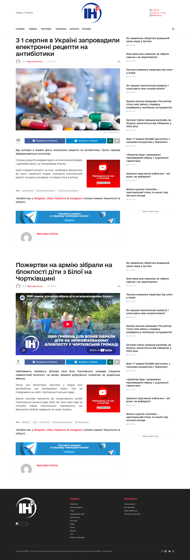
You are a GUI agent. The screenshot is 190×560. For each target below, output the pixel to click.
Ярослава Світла (34, 62)
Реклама (86, 29)
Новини (33, 29)
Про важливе (129, 507)
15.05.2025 (131, 146)
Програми (46, 29)
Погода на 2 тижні (158, 13)
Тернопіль (74, 504)
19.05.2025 (131, 130)
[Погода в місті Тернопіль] (162, 10)
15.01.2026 (131, 61)
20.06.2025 (131, 92)
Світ (71, 534)
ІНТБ (26, 551)
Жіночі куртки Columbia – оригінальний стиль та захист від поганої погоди (147, 192)
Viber (49, 198)
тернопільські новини (68, 191)
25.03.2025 (131, 199)
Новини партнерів (77, 537)
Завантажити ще (150, 211)
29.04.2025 (131, 180)
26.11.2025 (131, 76)
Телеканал (60, 29)
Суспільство (75, 517)
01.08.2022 (52, 62)
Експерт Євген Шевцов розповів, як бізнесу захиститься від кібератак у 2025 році (148, 123)
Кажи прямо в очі (131, 511)
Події (72, 511)
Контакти (74, 29)
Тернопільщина (76, 507)
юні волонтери (82, 422)
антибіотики (27, 191)
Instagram (76, 198)
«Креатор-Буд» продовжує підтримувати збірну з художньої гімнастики (147, 157)
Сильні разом (129, 504)
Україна (73, 531)
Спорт (72, 527)
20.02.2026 (131, 45)
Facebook (60, 198)
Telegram (39, 198)
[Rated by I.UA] (22, 524)
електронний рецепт (45, 191)
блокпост (26, 422)
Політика (73, 521)
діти (35, 422)
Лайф (72, 524)
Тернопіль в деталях (132, 514)
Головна (20, 29)
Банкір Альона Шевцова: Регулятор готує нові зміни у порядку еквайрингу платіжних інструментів (149, 104)
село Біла (44, 422)
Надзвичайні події (77, 514)
